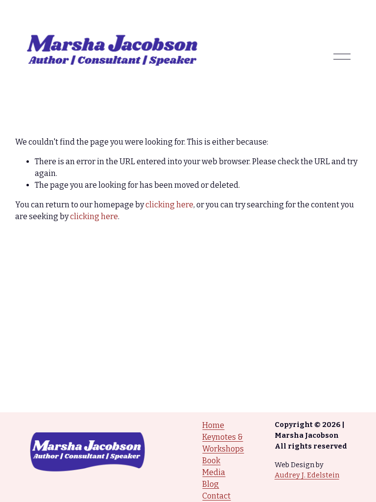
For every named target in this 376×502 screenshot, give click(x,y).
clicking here (169, 204)
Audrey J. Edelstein (307, 475)
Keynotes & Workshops (223, 442)
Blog (210, 484)
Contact (216, 496)
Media (213, 472)
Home (213, 425)
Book (211, 460)
